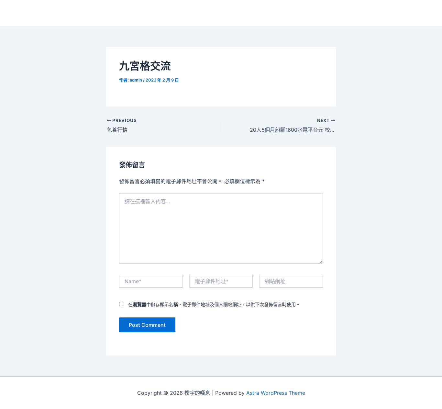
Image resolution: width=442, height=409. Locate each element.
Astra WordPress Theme (275, 393)
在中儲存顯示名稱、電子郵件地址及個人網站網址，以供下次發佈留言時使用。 (214, 304)
